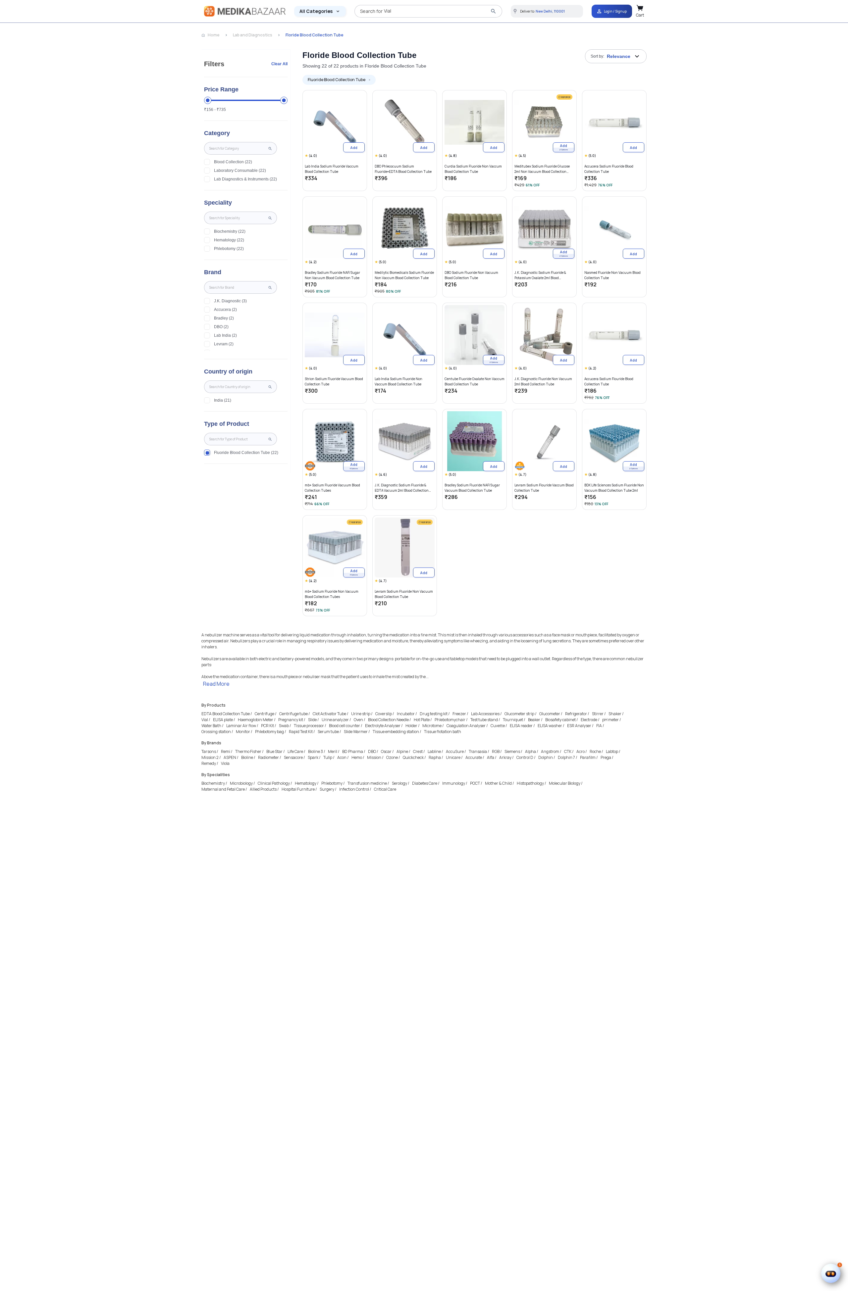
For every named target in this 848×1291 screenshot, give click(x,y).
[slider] (207, 100)
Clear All (279, 64)
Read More (216, 683)
